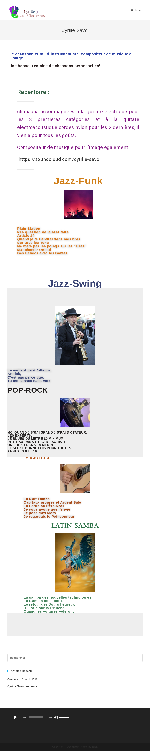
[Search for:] (74, 657)
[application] (41, 717)
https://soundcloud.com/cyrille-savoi (60, 159)
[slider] (64, 716)
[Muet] (56, 717)
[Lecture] (15, 717)
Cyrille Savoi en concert (23, 686)
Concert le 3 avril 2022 (22, 679)
